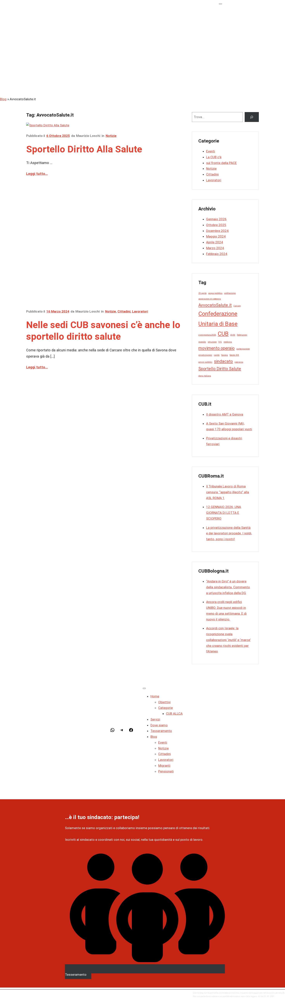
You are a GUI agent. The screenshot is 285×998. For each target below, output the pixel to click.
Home (231, 12)
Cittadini (240, 69)
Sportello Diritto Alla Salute (84, 149)
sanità (216, 355)
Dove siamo (235, 41)
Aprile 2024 (214, 242)
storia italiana (204, 376)
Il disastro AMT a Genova (224, 414)
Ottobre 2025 (216, 225)
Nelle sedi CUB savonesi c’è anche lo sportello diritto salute (103, 330)
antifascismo (230, 293)
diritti (232, 335)
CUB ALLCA (250, 29)
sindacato (223, 361)
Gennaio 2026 (216, 219)
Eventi (238, 58)
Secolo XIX (234, 355)
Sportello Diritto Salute (219, 368)
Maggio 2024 (216, 236)
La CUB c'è (213, 157)
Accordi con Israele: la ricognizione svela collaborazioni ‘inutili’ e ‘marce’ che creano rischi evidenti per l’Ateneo (228, 639)
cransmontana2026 (207, 335)
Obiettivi (240, 18)
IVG (220, 342)
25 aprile (202, 293)
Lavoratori (242, 75)
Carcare (237, 306)
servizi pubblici (205, 362)
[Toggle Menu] (220, 3)
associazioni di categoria (209, 299)
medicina (228, 342)
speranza (239, 362)
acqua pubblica (215, 293)
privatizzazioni (205, 355)
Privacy (32, 994)
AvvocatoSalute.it (215, 305)
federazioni (242, 335)
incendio (202, 342)
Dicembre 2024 (217, 231)
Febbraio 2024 (216, 254)
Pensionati (242, 87)
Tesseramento (237, 46)
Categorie (241, 23)
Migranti (240, 81)
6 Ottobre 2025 (58, 136)
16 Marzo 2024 (57, 311)
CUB (223, 333)
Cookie (44, 994)
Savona (224, 355)
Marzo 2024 (215, 248)
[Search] (252, 117)
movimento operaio (216, 348)
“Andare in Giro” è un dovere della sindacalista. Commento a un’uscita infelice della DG (228, 587)
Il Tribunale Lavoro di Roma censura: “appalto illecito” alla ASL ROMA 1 (227, 492)
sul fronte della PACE (221, 163)
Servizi (231, 35)
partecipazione (243, 349)
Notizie (239, 64)
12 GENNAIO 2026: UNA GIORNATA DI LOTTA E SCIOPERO (223, 512)
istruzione (212, 342)
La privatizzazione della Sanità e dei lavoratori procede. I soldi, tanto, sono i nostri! (229, 533)
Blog (230, 52)
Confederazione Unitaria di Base (218, 318)
